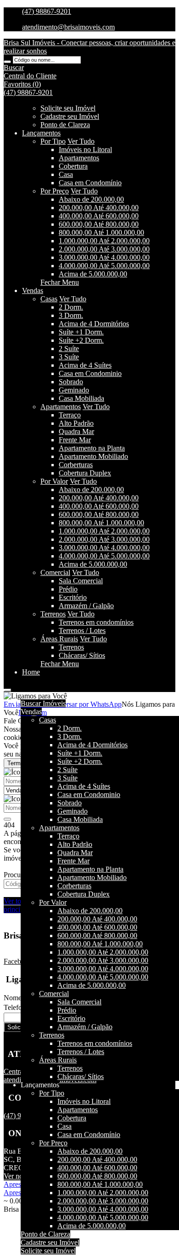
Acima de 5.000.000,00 (93, 274)
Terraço (70, 415)
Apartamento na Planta (92, 448)
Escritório (73, 597)
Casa (66, 174)
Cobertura (73, 166)
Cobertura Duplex (85, 473)
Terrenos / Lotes (82, 630)
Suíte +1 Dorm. (81, 332)
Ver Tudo (81, 141)
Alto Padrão (76, 423)
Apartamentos (79, 158)
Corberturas (76, 465)
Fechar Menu (59, 282)
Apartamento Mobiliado (93, 456)
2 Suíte (69, 348)
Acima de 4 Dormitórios (94, 324)
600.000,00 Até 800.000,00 (99, 224)
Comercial (55, 572)
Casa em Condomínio (90, 183)
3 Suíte (69, 357)
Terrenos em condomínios (96, 622)
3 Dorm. (71, 315)
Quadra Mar (76, 431)
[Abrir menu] (7, 688)
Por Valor (54, 481)
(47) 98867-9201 (46, 11)
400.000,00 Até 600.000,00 (99, 216)
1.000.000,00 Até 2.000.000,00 (104, 241)
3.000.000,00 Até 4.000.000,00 (104, 257)
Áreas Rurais (59, 639)
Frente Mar (75, 440)
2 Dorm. (71, 307)
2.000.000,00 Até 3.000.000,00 (104, 249)
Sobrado (71, 382)
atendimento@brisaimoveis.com (68, 27)
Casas (48, 299)
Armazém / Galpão (86, 606)
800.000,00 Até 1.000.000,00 (101, 232)
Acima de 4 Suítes (85, 365)
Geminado (74, 390)
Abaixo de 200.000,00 (91, 199)
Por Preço (54, 191)
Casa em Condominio (90, 373)
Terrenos (53, 614)
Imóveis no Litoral (85, 149)
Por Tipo (53, 141)
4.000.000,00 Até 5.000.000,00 (104, 266)
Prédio (68, 589)
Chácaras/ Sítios (82, 655)
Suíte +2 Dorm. (81, 340)
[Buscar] (7, 61)
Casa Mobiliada (81, 398)
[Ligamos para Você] (35, 696)
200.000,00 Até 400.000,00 (99, 207)
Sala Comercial (81, 581)
